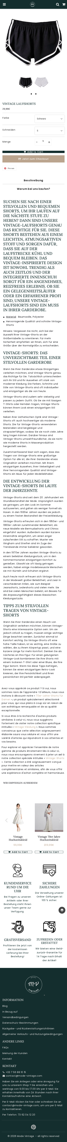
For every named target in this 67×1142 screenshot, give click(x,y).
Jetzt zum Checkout (35, 159)
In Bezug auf (10, 1011)
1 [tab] (31, 93)
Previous (6, 41)
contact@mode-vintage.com (24, 1075)
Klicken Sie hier (25, 1101)
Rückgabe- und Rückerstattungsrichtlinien (28, 1028)
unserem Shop (20, 1085)
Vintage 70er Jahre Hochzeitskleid (49, 838)
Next (61, 41)
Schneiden (8, 129)
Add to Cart (19, 852)
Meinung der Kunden (15, 1053)
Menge (6, 141)
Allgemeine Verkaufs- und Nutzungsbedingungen (32, 1034)
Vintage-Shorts (55, 758)
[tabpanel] (26, 83)
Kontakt (7, 1058)
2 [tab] (35, 93)
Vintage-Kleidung (25, 727)
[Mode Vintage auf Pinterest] (33, 1128)
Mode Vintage (25, 1136)
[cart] (64, 4)
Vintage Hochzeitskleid (18, 838)
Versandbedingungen (15, 1017)
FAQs (5, 1047)
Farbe (5, 117)
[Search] (58, 4)
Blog (4, 1006)
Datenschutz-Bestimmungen (20, 1022)
